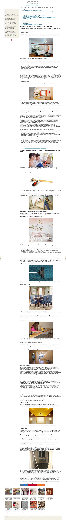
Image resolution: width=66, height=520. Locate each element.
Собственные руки (41, 481)
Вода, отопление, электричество (28, 20)
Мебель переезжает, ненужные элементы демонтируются (33, 19)
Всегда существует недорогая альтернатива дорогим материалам (34, 15)
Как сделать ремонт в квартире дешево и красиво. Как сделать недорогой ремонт (36, 12)
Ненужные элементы (51, 481)
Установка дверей (26, 23)
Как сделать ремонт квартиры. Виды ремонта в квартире (32, 10)
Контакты (24, 516)
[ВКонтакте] (24, 485)
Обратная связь (42, 516)
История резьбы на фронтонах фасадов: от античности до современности (10, 19)
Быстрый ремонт (46, 481)
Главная (28, 5)
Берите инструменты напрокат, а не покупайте (31, 14)
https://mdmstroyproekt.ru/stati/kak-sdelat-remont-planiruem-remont (35, 148)
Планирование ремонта (27, 18)
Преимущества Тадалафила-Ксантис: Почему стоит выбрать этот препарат (11, 15)
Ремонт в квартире (25, 481)
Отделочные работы (26, 22)
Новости (32, 5)
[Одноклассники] (41, 485)
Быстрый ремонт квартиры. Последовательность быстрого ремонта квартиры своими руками (38, 17)
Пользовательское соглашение (29, 516)
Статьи (36, 5)
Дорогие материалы (36, 481)
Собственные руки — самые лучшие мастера (31, 16)
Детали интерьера (33, 2)
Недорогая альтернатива (31, 481)
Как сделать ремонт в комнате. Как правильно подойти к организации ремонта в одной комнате (39, 11)
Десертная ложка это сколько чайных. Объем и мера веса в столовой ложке (10, 23)
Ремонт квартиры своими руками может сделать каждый (32, 24)
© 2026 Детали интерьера (8, 516)
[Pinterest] (32, 485)
